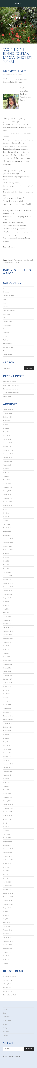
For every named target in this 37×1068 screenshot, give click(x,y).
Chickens (6, 292)
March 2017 (7, 705)
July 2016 (6, 734)
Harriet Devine (7, 980)
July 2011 (6, 956)
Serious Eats (7, 987)
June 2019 (6, 605)
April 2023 (6, 435)
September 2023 (8, 417)
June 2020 (6, 561)
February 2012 (7, 930)
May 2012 (6, 919)
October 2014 (7, 812)
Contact (5, 1035)
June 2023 (6, 428)
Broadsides (6, 1031)
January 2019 (7, 623)
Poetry (21, 74)
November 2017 (8, 675)
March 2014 (7, 838)
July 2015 (6, 779)
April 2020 (6, 568)
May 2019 (6, 609)
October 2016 (7, 723)
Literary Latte (7, 984)
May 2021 (6, 520)
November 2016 (8, 719)
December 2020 (8, 539)
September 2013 (8, 860)
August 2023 (7, 420)
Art (4, 288)
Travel (5, 351)
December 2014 (8, 804)
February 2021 (7, 531)
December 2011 (8, 937)
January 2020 (7, 579)
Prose (5, 336)
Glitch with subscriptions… (11, 392)
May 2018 (6, 653)
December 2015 (8, 760)
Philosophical (7, 325)
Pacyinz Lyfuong (13, 260)
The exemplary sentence (10, 389)
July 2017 (6, 690)
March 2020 (7, 572)
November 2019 (8, 587)
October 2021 (7, 502)
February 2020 (7, 576)
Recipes (5, 340)
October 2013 (7, 856)
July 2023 (6, 424)
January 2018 (7, 668)
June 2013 (6, 871)
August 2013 (7, 863)
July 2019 (6, 601)
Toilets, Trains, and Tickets (11, 385)
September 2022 (8, 461)
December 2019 (8, 583)
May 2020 (6, 564)
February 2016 (7, 753)
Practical (6, 332)
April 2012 (6, 922)
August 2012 (7, 908)
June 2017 (6, 694)
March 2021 (7, 528)
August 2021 (7, 509)
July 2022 (6, 468)
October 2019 (7, 590)
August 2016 (7, 731)
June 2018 (6, 649)
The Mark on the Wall (9, 995)
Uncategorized (7, 354)
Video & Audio (7, 1020)
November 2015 (8, 764)
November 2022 (8, 454)
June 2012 (6, 915)
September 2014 (8, 815)
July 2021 (6, 513)
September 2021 (8, 505)
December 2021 (8, 494)
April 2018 (6, 657)
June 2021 (6, 516)
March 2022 (7, 483)
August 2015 (7, 775)
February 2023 (7, 443)
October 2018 (7, 635)
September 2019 (8, 594)
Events (5, 299)
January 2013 (7, 889)
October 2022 (7, 457)
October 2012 (7, 900)
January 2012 (7, 933)
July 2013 (6, 867)
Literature (6, 318)
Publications (6, 1017)
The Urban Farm (8, 347)
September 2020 (8, 550)
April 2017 (6, 701)
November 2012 (8, 897)
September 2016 (8, 727)
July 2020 (6, 557)
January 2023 (7, 446)
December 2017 (8, 671)
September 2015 (8, 771)
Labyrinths (6, 314)
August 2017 (7, 686)
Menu (19, 4)
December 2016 (8, 716)
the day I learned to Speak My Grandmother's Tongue (18, 261)
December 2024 (8, 409)
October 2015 (7, 767)
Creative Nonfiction (9, 295)
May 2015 (6, 786)
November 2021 (8, 498)
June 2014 (6, 827)
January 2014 (7, 845)
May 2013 (6, 874)
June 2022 (6, 472)
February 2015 (7, 797)
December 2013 (8, 849)
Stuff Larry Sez (7, 343)
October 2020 (7, 546)
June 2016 (6, 738)
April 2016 (6, 745)
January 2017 (7, 712)
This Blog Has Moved (9, 381)
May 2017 (6, 697)
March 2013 (7, 882)
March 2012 (7, 926)
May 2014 (6, 830)
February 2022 (7, 487)
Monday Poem (15, 70)
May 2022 (6, 476)
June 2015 (6, 782)
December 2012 (8, 893)
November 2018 (8, 631)
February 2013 (7, 885)
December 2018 (8, 627)
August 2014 (7, 819)
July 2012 (6, 911)
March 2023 (7, 439)
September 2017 (8, 683)
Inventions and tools (9, 310)
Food (4, 303)
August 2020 (7, 553)
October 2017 (7, 679)
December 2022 (8, 450)
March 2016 (7, 749)
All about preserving (9, 976)
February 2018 (7, 664)
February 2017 (7, 708)
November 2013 (8, 852)
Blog (4, 1013)
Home (5, 1009)
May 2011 (6, 963)
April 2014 (6, 834)
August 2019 (7, 598)
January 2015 (7, 801)
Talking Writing (7, 991)
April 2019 (6, 612)
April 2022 (6, 480)
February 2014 (7, 841)
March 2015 (7, 793)
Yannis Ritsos (7, 396)
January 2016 (7, 756)
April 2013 (6, 878)
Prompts (5, 1028)
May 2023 (6, 432)
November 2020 (8, 542)
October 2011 (7, 945)
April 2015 (6, 790)
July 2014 (6, 823)
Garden (5, 307)
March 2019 (7, 616)
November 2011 (8, 941)
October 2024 (7, 413)
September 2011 (8, 948)
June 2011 (6, 959)
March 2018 (7, 660)
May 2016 (6, 742)
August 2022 (7, 465)
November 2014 (8, 808)
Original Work (7, 321)
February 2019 (7, 620)
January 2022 (7, 491)
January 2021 (7, 535)
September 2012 (8, 904)
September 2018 (8, 638)
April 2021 (6, 524)
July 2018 (6, 646)
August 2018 (7, 642)
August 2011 (7, 952)
